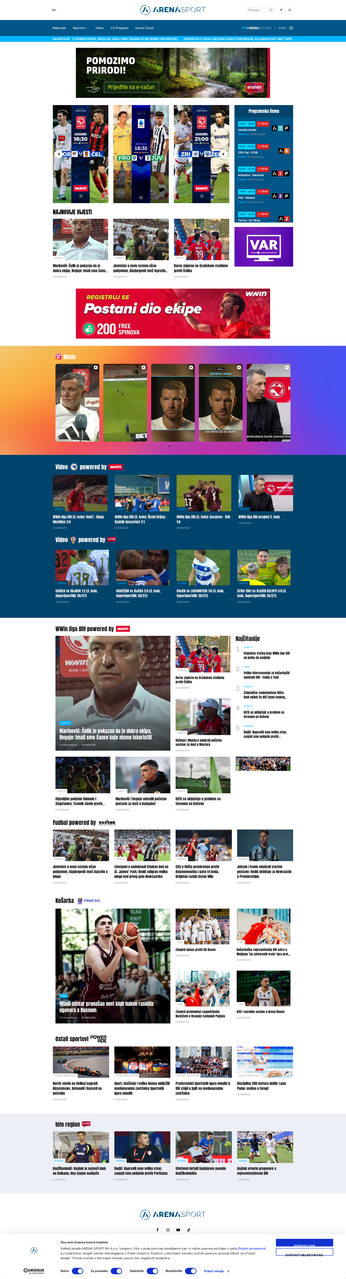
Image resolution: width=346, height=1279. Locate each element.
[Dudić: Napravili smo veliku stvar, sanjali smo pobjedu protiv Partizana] (142, 1147)
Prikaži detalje (214, 1271)
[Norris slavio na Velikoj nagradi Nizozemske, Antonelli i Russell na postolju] (81, 1062)
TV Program (119, 28)
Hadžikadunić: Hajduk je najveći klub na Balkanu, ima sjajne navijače (79, 1171)
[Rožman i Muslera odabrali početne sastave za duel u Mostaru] (203, 716)
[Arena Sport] (173, 10)
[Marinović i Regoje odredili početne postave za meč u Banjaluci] (143, 775)
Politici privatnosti (252, 1248)
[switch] (116, 1271)
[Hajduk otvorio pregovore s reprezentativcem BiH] (265, 1147)
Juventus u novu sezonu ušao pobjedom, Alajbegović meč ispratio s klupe (210, 39)
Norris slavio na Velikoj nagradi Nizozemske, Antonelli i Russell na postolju (77, 1088)
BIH (54, 10)
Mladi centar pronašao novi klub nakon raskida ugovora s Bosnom (106, 1007)
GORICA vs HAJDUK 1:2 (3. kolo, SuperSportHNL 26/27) (76, 593)
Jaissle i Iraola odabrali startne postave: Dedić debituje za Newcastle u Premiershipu (264, 871)
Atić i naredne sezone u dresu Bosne (261, 1012)
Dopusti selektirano (304, 1254)
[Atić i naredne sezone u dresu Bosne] (264, 988)
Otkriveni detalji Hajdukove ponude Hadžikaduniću (201, 1171)
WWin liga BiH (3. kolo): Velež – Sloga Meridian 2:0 (78, 519)
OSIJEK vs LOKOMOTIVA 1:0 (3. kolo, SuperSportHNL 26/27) (200, 593)
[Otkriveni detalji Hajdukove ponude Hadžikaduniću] (204, 1147)
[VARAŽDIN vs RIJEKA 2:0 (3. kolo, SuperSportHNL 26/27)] (143, 567)
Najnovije (59, 28)
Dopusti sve (304, 1245)
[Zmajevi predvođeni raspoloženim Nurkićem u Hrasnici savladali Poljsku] (202, 988)
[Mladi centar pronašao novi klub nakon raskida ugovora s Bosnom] (112, 966)
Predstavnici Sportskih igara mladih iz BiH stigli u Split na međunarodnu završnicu (203, 1088)
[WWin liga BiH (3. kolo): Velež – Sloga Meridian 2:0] (80, 493)
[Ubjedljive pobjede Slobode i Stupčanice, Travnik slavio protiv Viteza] (82, 775)
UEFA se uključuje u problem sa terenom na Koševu (264, 714)
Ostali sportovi (72, 1039)
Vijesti (58, 258)
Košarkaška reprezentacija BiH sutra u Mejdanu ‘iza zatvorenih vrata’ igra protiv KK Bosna (263, 952)
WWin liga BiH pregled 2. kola (259, 517)
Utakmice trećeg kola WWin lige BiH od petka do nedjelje (267, 655)
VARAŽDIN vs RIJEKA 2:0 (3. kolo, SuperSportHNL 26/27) (138, 593)
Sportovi (79, 28)
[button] (59, 154)
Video (100, 28)
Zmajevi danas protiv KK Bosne (196, 950)
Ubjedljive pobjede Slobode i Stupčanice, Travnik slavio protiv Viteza (78, 801)
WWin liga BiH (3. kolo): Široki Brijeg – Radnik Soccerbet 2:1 (141, 519)
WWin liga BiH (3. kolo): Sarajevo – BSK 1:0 (203, 519)
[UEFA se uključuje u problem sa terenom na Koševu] (203, 775)
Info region (67, 1124)
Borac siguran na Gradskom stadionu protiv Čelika (201, 268)
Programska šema (264, 111)
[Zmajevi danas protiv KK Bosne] (202, 926)
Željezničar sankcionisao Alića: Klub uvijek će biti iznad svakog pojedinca (264, 695)
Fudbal (119, 258)
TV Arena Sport (68, 744)
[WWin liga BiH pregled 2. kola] (265, 493)
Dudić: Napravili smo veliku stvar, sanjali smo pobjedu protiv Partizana (265, 734)
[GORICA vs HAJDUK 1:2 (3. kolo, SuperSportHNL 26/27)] (82, 567)
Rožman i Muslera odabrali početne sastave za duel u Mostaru (199, 742)
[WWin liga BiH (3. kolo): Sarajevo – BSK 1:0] (204, 493)
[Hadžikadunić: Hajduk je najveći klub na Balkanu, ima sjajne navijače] (81, 1147)
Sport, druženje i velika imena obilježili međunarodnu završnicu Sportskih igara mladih (142, 1088)
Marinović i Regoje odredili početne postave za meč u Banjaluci (141, 801)
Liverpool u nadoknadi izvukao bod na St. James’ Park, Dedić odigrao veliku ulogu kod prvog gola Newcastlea (141, 871)
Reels (69, 357)
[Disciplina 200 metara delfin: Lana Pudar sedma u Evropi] (265, 1062)
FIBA (246, 666)
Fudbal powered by (74, 822)
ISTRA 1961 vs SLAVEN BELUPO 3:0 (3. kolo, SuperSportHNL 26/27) (262, 593)
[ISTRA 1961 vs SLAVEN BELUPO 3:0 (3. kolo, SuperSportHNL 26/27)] (264, 567)
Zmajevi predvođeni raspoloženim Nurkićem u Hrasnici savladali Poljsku (200, 1014)
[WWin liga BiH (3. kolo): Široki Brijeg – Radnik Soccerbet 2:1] (142, 493)
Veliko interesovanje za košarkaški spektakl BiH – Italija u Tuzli (267, 675)
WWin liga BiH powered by (84, 629)
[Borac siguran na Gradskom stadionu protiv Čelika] (201, 239)
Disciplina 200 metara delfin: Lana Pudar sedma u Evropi (261, 1086)
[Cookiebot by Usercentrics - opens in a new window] (33, 1271)
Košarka (64, 900)
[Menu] (291, 28)
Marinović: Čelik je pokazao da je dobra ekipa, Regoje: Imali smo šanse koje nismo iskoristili (80, 268)
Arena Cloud (144, 28)
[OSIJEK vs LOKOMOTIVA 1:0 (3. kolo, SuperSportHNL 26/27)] (203, 567)
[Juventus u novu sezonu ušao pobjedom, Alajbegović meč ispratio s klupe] (141, 239)
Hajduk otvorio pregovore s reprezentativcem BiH (256, 1171)
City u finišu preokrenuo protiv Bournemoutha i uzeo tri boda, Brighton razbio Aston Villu (197, 871)
